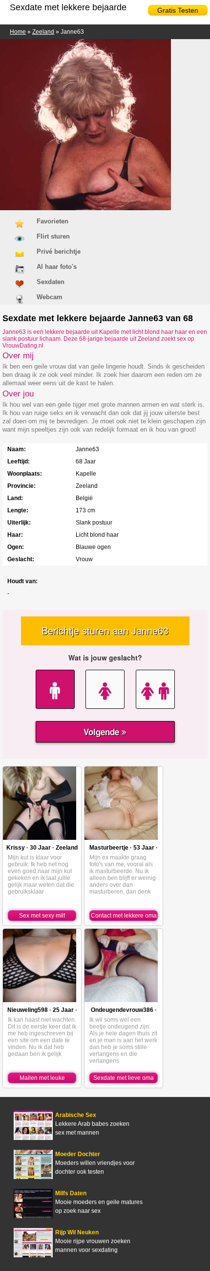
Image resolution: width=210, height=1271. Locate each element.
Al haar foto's (57, 266)
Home (18, 31)
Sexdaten (50, 281)
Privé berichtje (59, 251)
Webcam (50, 297)
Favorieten (52, 221)
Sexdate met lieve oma (123, 1077)
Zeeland (43, 31)
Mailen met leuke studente (42, 1078)
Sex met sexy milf (42, 915)
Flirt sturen (53, 236)
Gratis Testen (177, 10)
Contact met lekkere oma (124, 915)
